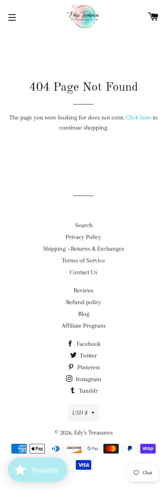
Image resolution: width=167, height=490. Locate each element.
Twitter (87, 355)
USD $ (80, 412)
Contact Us (83, 272)
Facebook (88, 343)
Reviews (83, 290)
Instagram (87, 379)
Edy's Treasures (93, 432)
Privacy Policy (83, 237)
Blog (83, 313)
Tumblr (87, 390)
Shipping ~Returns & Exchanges (83, 248)
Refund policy (83, 302)
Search (83, 225)
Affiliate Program (83, 325)
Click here (138, 117)
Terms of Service (83, 260)
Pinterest (88, 367)
